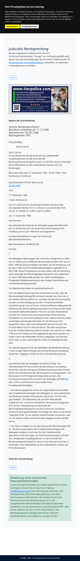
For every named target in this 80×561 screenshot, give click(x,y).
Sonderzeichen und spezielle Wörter (26, 62)
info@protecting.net (20, 491)
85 (67, 379)
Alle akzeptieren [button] (12, 26)
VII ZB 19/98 (14, 185)
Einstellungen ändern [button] (29, 26)
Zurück (13, 77)
